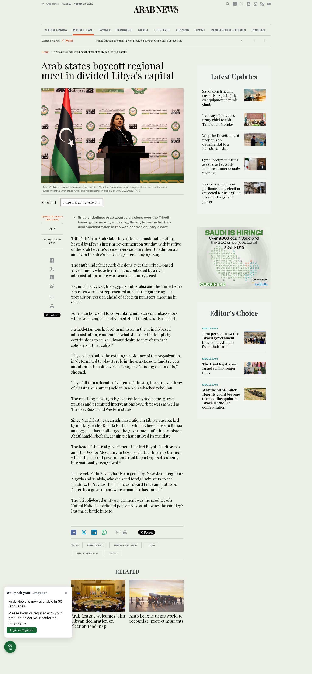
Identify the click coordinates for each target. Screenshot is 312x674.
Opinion (182, 30)
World (105, 30)
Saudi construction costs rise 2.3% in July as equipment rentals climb (220, 97)
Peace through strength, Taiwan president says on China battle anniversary (139, 40)
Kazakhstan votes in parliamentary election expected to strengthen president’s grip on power (221, 193)
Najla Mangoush (87, 553)
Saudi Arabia (56, 30)
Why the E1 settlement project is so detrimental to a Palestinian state (220, 142)
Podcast (259, 30)
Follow (54, 315)
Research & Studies (228, 30)
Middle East (83, 30)
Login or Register (21, 630)
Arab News (52, 3)
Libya (152, 545)
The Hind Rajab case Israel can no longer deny (219, 368)
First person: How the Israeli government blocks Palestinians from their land (220, 340)
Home (45, 51)
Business (125, 30)
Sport (200, 30)
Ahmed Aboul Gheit (125, 545)
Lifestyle (162, 30)
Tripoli (113, 553)
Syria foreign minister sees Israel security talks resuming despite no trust (221, 166)
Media (143, 30)
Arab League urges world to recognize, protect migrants (156, 618)
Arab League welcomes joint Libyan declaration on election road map (98, 621)
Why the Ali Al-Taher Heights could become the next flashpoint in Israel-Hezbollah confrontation (221, 399)
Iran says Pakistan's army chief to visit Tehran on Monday (218, 119)
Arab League (94, 545)
